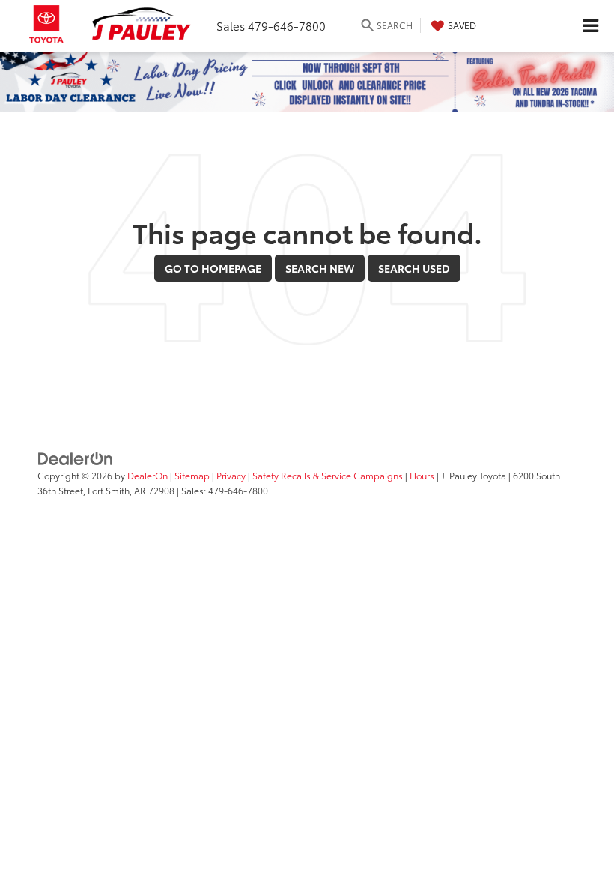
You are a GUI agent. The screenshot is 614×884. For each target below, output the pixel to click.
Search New (319, 268)
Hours (422, 475)
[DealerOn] (75, 457)
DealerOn (147, 475)
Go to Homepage (213, 268)
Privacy (231, 475)
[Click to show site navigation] (590, 26)
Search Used (414, 268)
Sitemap (192, 475)
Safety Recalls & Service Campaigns (327, 475)
